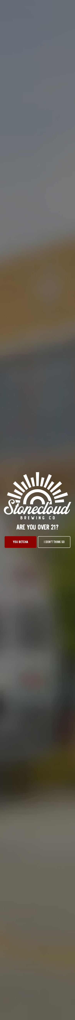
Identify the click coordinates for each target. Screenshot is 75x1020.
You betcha (20, 542)
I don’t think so (54, 542)
